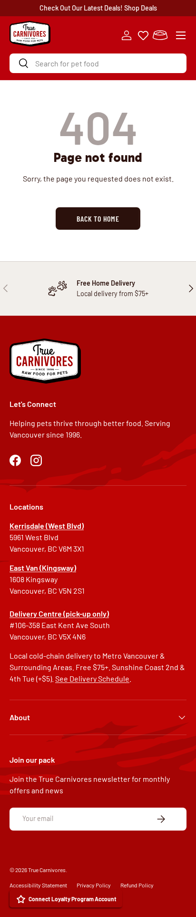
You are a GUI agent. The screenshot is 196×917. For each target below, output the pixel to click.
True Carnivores (47, 869)
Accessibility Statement (38, 885)
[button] (159, 35)
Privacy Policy (94, 885)
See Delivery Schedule (92, 678)
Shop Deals (140, 8)
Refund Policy (137, 885)
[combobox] (98, 63)
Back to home (98, 218)
